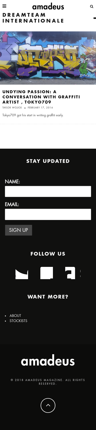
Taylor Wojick (12, 108)
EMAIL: (12, 204)
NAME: (12, 181)
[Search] (92, 6)
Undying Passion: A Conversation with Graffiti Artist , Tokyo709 (41, 97)
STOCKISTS (18, 321)
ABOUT (15, 315)
